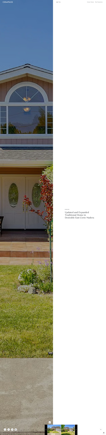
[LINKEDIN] (12, 429)
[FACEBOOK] (5, 429)
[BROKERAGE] (16, 429)
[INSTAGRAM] (8, 429)
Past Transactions (99, 2)
